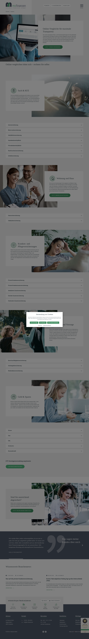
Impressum (40, 325)
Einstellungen (42, 322)
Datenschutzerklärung (47, 325)
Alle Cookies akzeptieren (53, 322)
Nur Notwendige (34, 322)
